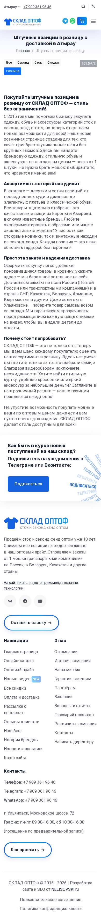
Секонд (23, 62)
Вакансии (63, 696)
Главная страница (21, 651)
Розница (12, 71)
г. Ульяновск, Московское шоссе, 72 (39, 813)
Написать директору (74, 741)
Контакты (63, 732)
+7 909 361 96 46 (39, 782)
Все (9, 62)
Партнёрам (65, 687)
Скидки (53, 62)
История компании (72, 660)
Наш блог (13, 730)
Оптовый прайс (19, 669)
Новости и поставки (23, 748)
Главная (23, 51)
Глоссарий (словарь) (74, 714)
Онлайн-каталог (19, 660)
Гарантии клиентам (72, 678)
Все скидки (15, 688)
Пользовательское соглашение (50, 899)
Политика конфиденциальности (51, 908)
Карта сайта (15, 757)
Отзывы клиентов (21, 721)
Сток (38, 62)
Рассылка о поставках (15, 709)
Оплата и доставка (22, 697)
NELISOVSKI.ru (65, 889)
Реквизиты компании (75, 723)
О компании (65, 651)
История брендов (21, 739)
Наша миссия (67, 669)
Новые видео (17, 678)
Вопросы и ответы (72, 705)
